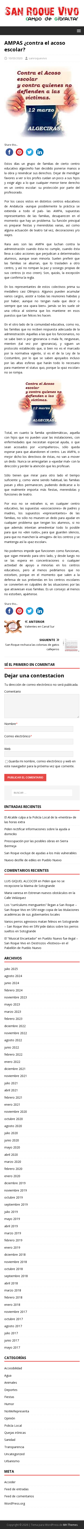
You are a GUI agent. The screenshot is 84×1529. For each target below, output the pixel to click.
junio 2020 (11, 1140)
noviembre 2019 (15, 1190)
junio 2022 (11, 1047)
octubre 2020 (13, 1119)
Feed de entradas (16, 1489)
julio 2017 (11, 1333)
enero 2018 (12, 1305)
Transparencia (14, 1447)
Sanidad (9, 1440)
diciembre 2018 (15, 1254)
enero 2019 (12, 1247)
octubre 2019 (13, 1197)
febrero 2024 (13, 990)
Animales (10, 1382)
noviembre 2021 (15, 1076)
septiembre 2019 (16, 1204)
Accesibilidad (13, 1368)
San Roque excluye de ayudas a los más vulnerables (40, 853)
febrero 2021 (13, 1097)
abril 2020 (11, 1155)
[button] (78, 30)
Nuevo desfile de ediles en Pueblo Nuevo (33, 860)
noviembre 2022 (15, 1033)
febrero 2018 (13, 1297)
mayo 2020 (12, 1147)
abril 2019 (11, 1226)
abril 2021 (11, 1090)
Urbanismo (12, 1461)
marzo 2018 (12, 1290)
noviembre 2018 (15, 1262)
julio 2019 (11, 1212)
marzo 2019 (12, 1233)
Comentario (12, 691)
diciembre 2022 (15, 1026)
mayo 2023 (12, 1004)
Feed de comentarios (19, 1496)
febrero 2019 (13, 1240)
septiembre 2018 (16, 1276)
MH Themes (70, 1525)
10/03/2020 (15, 58)
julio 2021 (11, 1083)
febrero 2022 (13, 1054)
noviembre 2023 (15, 997)
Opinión (9, 1418)
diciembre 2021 (15, 1069)
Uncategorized (14, 1454)
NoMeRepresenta (16, 1411)
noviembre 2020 (15, 1112)
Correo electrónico (17, 736)
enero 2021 (12, 1104)
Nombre (10, 724)
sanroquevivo (38, 58)
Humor (9, 1404)
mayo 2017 (12, 1347)
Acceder (10, 1482)
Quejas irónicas (15, 1433)
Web (7, 749)
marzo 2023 (12, 1012)
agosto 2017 (13, 1326)
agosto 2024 (13, 976)
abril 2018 (11, 1283)
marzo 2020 (12, 1162)
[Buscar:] (42, 792)
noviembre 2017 (15, 1312)
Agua (7, 1375)
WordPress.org (14, 1503)
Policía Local (13, 1425)
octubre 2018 (13, 1269)
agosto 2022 (13, 1040)
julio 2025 (11, 969)
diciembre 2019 (15, 1183)
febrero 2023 (13, 1019)
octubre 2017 (13, 1319)
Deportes (10, 1390)
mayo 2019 (12, 1219)
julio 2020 (11, 1133)
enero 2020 (12, 1176)
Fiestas (9, 1397)
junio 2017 (11, 1340)
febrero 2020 (13, 1169)
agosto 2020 (13, 1126)
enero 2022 (12, 1062)
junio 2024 (11, 983)
